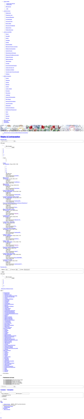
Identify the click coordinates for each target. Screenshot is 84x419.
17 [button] (3, 154)
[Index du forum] (14, 128)
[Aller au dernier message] (19, 188)
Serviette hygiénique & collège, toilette (11, 196)
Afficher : (3, 269)
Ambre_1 (7, 260)
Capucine (16, 213)
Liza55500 (7, 164)
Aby (5, 222)
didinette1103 (17, 219)
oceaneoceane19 (18, 263)
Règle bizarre (6, 177)
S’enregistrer (10, 389)
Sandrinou (16, 238)
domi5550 (16, 175)
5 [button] (3, 152)
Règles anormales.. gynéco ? (9, 209)
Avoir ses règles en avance (8, 190)
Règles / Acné (6, 240)
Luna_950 (7, 210)
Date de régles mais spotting (9, 253)
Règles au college (6, 234)
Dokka (6, 248)
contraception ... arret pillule (9, 221)
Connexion (3, 389)
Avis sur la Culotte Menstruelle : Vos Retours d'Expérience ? (15, 203)
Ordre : (22, 269)
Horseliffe (7, 216)
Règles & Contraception (10, 137)
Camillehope (16, 182)
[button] (3, 145)
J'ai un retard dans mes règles (9, 228)
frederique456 (17, 194)
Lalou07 (16, 251)
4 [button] (3, 151)
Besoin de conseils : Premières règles (10, 247)
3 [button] (3, 150)
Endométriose (6, 184)
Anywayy (7, 178)
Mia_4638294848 (8, 191)
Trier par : (13, 269)
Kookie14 (7, 229)
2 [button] (3, 149)
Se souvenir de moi (7, 395)
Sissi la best (7, 185)
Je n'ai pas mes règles (7, 259)
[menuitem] (10, 3)
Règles (4, 163)
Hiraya (15, 207)
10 (6, 172)
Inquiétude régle (6, 215)
